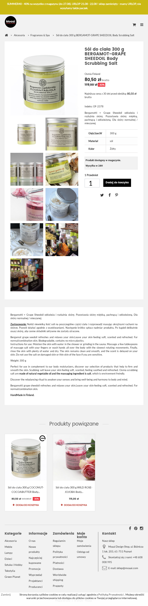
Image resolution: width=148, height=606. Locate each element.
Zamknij (6, 594)
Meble (8, 546)
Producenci (36, 586)
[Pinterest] (118, 195)
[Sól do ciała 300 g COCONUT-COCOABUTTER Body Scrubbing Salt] (26, 457)
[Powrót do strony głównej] (6, 35)
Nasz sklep (108, 540)
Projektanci (36, 580)
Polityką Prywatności (111, 594)
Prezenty (58, 585)
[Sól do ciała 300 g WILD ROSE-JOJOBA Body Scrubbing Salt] (74, 457)
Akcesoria (11, 540)
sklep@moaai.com (127, 568)
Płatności (58, 562)
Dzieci (8, 558)
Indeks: (88, 106)
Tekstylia (10, 570)
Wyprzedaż (35, 574)
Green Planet (12, 576)
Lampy (9, 552)
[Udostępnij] (111, 195)
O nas (32, 540)
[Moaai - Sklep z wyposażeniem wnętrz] (10, 22)
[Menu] (141, 24)
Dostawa (58, 568)
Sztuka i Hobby (13, 564)
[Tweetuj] (104, 195)
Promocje (34, 568)
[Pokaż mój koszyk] (134, 24)
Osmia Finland (92, 73)
